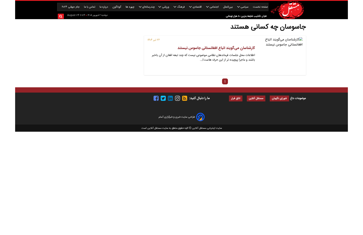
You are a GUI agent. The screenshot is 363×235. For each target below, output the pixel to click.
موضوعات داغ (298, 98)
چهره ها (130, 7)
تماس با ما (90, 7)
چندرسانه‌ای (148, 7)
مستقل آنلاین (256, 98)
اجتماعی (214, 7)
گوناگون (117, 7)
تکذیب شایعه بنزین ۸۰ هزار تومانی (243, 16)
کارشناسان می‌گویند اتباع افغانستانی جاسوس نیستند (216, 48)
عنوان (264, 16)
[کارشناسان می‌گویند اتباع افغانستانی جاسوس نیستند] (280, 55)
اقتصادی (197, 7)
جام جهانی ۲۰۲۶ (71, 7)
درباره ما (104, 7)
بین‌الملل (228, 7)
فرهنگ (180, 7)
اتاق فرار (235, 98)
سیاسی (244, 7)
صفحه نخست (260, 7)
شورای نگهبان (279, 98)
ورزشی (165, 7)
